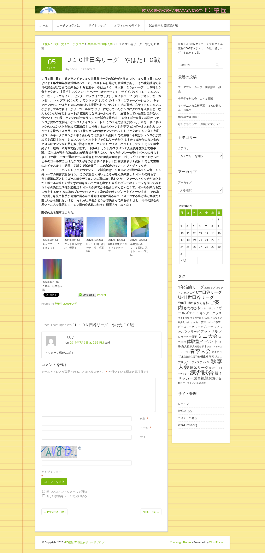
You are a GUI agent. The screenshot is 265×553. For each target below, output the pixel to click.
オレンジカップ (210, 308)
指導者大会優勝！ (189, 117)
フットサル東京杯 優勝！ (73, 246)
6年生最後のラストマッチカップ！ (117, 248)
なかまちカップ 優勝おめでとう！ (199, 124)
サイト (144, 437)
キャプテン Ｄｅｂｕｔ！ (51, 246)
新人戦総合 (195, 346)
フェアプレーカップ (207, 327)
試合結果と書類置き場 (163, 25)
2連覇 (207, 287)
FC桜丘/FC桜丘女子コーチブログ (62, 44)
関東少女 (215, 378)
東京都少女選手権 (190, 356)
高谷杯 (202, 383)
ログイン (183, 404)
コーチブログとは (68, 25)
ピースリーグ (186, 327)
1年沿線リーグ (191, 287)
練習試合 (202, 372)
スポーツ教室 (213, 322)
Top (255, 543)
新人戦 (185, 346)
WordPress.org (187, 425)
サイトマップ (97, 25)
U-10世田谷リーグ (205, 292)
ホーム (44, 25)
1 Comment (88, 69)
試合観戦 (201, 378)
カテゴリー (185, 148)
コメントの (187, 418)
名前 (143, 419)
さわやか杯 (192, 307)
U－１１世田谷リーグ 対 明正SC (96, 247)
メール (144, 428)
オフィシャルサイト (127, 25)
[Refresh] (80, 448)
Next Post (151, 512)
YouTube (185, 302)
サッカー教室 (198, 322)
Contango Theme (181, 542)
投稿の (185, 411)
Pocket (101, 295)
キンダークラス (211, 313)
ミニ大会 (208, 336)
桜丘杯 (204, 356)
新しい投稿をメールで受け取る (66, 496)
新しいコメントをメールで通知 (66, 492)
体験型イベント (202, 341)
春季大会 (200, 350)
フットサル (209, 331)
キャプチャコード (53, 472)
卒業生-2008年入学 (65, 303)
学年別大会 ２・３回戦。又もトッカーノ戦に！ (139, 249)
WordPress (216, 542)
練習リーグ (199, 367)
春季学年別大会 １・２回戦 (195, 98)
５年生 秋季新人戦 (52, 288)
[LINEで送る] (87, 295)
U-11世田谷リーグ (196, 297)
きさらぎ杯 (201, 303)
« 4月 (184, 260)
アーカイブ (185, 182)
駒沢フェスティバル (188, 383)
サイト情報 (183, 317)
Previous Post (54, 512)
